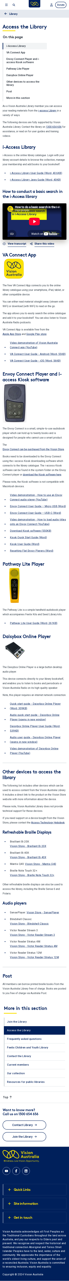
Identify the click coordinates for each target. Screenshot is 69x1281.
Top (6, 1097)
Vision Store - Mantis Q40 (40, 864)
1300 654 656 (54, 126)
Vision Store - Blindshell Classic (29, 923)
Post (9, 91)
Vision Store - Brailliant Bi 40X (28, 857)
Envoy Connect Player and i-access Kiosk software (22, 60)
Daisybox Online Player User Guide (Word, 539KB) (35, 728)
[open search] (14, 5)
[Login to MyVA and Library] (51, 5)
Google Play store (36, 334)
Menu (6, 5)
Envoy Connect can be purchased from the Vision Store (33, 449)
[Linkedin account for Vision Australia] (26, 1171)
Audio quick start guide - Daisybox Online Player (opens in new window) (35, 717)
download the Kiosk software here (42, 474)
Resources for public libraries (26, 1081)
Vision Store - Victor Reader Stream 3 (32, 934)
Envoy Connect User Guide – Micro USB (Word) (38, 506)
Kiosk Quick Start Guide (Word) (28, 537)
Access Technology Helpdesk (48, 822)
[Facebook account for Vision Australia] (16, 1171)
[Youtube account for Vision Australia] (6, 1171)
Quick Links (22, 1190)
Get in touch (23, 1217)
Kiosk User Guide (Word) (24, 544)
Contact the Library (19, 1056)
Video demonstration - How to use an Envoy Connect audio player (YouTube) (36, 497)
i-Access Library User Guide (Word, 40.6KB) (36, 173)
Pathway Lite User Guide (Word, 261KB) (33, 623)
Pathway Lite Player (17, 68)
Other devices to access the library (22, 83)
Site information (26, 1204)
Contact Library (22, 1125)
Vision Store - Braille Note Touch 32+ (32, 875)
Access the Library (18, 1030)
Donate (61, 5)
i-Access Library (16, 46)
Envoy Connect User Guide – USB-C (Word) (35, 512)
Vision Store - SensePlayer (43, 912)
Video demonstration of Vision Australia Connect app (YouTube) (34, 345)
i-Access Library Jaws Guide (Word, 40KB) (35, 179)
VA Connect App (15, 52)
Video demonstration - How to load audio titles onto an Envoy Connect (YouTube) (38, 522)
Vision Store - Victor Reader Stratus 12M (34, 957)
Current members (18, 1064)
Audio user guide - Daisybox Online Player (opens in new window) (35, 739)
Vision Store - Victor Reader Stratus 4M (33, 946)
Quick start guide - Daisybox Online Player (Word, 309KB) (35, 706)
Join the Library (17, 1021)
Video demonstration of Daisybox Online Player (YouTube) (34, 751)
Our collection (16, 1073)
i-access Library (47, 110)
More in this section (18, 97)
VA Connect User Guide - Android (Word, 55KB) (38, 354)
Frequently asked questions (24, 1038)
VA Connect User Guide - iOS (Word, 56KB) (35, 360)
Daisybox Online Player (19, 75)
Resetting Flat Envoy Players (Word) (31, 550)
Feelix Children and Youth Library (27, 1047)
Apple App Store (12, 334)
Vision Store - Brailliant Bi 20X (28, 846)
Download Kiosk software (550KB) (30, 530)
